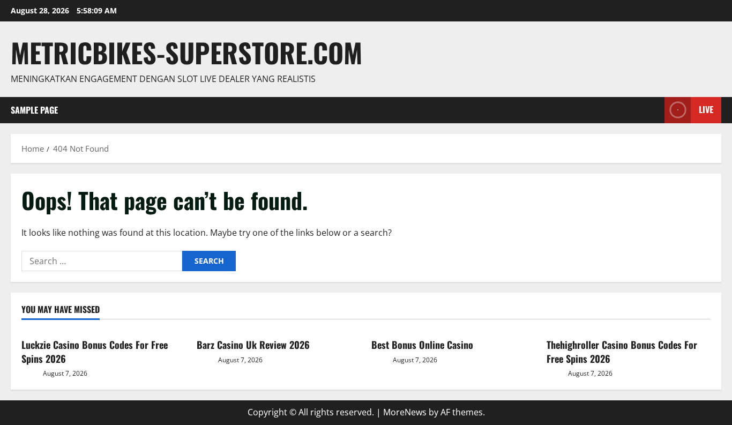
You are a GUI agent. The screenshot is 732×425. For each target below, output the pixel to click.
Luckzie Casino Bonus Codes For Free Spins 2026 (94, 351)
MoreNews (405, 412)
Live (706, 109)
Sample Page (34, 109)
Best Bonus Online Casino (422, 345)
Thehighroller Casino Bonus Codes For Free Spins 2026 (622, 351)
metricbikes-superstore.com (186, 52)
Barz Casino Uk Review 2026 (253, 345)
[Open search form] (653, 110)
